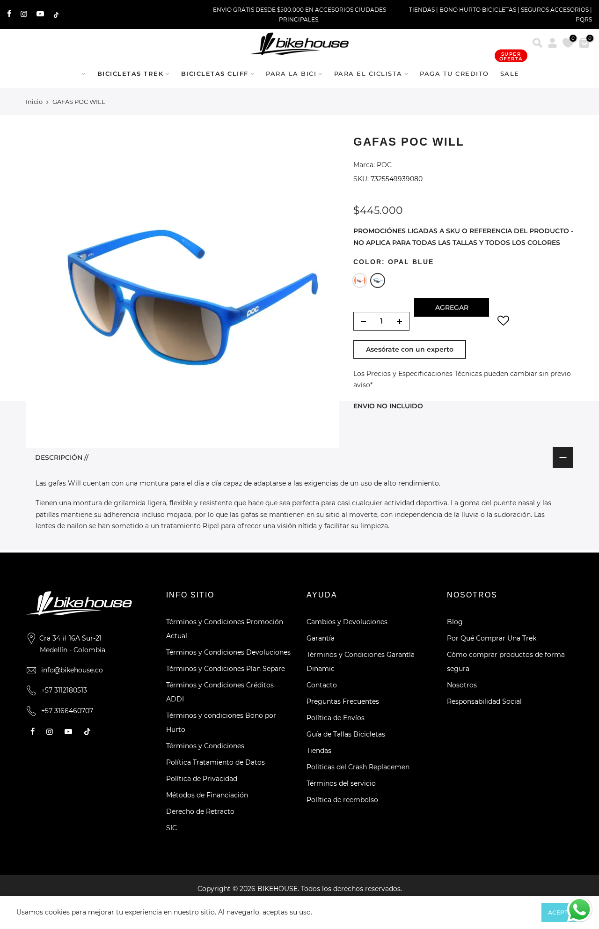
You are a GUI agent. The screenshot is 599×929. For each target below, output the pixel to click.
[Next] (322, 290)
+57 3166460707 (67, 711)
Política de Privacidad (201, 778)
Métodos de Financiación (207, 795)
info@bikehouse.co (72, 670)
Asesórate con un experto (409, 349)
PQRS (584, 19)
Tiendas (319, 750)
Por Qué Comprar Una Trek (491, 638)
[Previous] (42, 290)
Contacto (322, 685)
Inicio (34, 101)
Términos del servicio (341, 783)
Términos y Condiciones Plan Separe (225, 668)
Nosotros (462, 685)
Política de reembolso (342, 800)
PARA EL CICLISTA (368, 73)
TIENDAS (422, 9)
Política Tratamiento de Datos (215, 762)
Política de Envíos (336, 718)
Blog (455, 622)
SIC (171, 828)
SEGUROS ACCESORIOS (554, 9)
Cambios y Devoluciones (347, 622)
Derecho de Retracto (200, 811)
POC (384, 165)
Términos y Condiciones (205, 746)
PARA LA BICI (291, 73)
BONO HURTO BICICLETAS (478, 9)
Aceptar (562, 912)
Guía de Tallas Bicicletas (346, 734)
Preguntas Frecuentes (343, 701)
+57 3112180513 (64, 690)
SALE (511, 69)
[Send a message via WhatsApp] (579, 909)
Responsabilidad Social (484, 701)
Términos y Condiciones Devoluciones (228, 652)
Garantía (321, 638)
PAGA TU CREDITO (454, 73)
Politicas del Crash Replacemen (358, 767)
